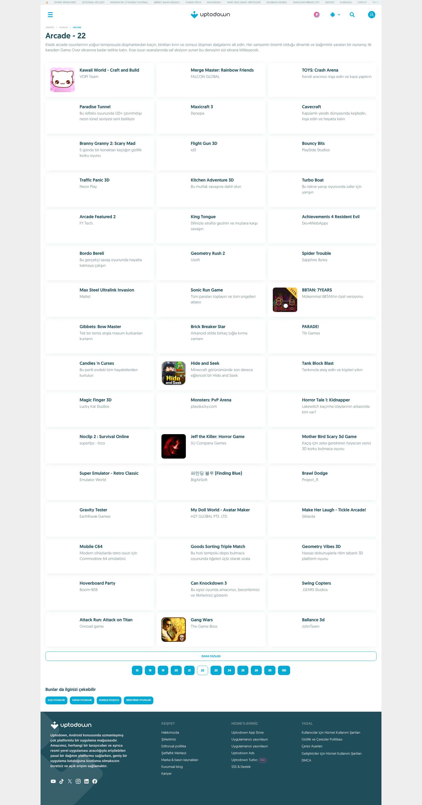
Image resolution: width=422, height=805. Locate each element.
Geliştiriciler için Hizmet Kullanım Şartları (332, 753)
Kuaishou (346, 2)
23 (216, 670)
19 (163, 670)
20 (176, 670)
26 (256, 670)
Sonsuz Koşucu (109, 700)
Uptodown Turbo (248, 760)
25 (242, 670)
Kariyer (166, 773)
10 (137, 670)
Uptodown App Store (248, 732)
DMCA (306, 760)
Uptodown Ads (243, 753)
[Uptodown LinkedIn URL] (86, 781)
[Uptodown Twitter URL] (70, 781)
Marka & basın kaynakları (179, 760)
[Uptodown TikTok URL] (61, 781)
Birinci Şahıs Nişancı (166, 2)
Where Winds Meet (65, 2)
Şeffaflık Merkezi (173, 753)
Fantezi (329, 2)
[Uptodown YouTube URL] (53, 781)
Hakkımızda (170, 732)
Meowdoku (214, 2)
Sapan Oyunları (82, 700)
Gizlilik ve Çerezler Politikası (322, 739)
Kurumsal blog (172, 766)
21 (189, 670)
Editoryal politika (173, 746)
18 (150, 670)
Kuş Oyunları (56, 700)
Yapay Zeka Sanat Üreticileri (243, 2)
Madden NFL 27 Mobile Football (129, 2)
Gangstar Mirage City (306, 2)
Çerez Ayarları (312, 746)
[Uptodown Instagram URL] (78, 781)
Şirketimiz (168, 739)
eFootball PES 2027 (93, 2)
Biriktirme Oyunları (138, 700)
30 (269, 670)
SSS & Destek (241, 766)
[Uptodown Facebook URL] (95, 781)
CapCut (362, 2)
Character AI (193, 2)
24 (229, 670)
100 (284, 670)
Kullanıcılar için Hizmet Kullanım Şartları (331, 732)
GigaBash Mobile (276, 2)
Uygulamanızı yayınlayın (250, 739)
